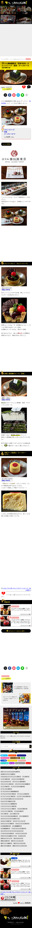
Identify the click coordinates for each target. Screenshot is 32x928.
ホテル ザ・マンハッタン (19, 821)
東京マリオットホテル (19, 843)
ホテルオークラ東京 (6, 821)
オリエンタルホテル (6, 781)
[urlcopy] (26, 95)
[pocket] (14, 95)
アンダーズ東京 (5, 779)
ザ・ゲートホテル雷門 (6, 789)
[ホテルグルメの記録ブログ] (16, 3)
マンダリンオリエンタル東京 (19, 828)
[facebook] (9, 95)
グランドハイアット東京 (7, 784)
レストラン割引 (24, 19)
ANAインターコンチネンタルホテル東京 (10, 771)
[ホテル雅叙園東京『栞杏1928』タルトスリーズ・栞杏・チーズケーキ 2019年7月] (18, 95)
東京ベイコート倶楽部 (6, 843)
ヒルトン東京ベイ (14, 813)
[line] (22, 95)
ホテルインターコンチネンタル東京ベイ (10, 818)
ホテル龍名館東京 (5, 828)
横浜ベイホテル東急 (6, 845)
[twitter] (5, 95)
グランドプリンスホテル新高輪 (22, 784)
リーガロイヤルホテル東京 (7, 833)
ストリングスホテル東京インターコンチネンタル (12, 798)
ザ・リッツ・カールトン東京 (8, 796)
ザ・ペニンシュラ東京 (23, 794)
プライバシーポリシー (16, 924)
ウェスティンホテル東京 (18, 779)
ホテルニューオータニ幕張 (7, 823)
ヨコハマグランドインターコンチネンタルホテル (12, 831)
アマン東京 (25, 776)
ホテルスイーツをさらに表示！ (17, 631)
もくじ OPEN (6, 144)
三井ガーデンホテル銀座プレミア (9, 836)
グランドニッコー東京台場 (19, 781)
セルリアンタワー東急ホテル (8, 801)
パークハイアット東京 (7, 811)
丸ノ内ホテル (22, 836)
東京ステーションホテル (17, 840)
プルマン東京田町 (23, 816)
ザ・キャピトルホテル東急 (18, 786)
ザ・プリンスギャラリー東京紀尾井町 (10, 791)
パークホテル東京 (18, 811)
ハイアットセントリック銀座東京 (9, 803)
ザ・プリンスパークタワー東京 (8, 794)
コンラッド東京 (5, 786)
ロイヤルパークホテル (21, 833)
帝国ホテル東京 (5, 840)
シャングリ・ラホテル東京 (23, 796)
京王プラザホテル (18, 838)
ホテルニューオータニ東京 (22, 823)
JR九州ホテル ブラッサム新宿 (8, 774)
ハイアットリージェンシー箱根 (8, 808)
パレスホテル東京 (22, 808)
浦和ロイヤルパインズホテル (20, 845)
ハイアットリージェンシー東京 (8, 806)
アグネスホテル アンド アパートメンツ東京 (11, 776)
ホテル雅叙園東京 (7, 89)
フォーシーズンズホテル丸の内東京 (9, 816)
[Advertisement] (16, 40)
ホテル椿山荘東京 (6, 826)
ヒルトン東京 (4, 813)
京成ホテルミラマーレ (6, 838)
